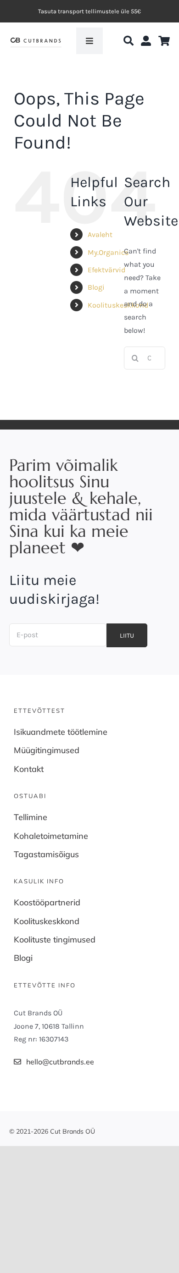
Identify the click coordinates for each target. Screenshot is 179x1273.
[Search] (128, 40)
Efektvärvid (106, 269)
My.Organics (108, 252)
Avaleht (100, 234)
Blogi (96, 287)
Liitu (127, 635)
